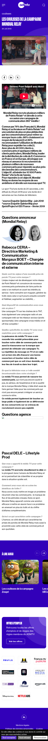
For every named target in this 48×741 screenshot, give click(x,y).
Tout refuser (24, 737)
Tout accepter (8, 737)
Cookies (39, 729)
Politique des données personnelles (19, 729)
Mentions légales (22, 725)
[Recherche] (43, 5)
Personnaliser (40, 737)
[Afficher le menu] (4, 5)
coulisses (6, 13)
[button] (43, 553)
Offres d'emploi (14, 623)
